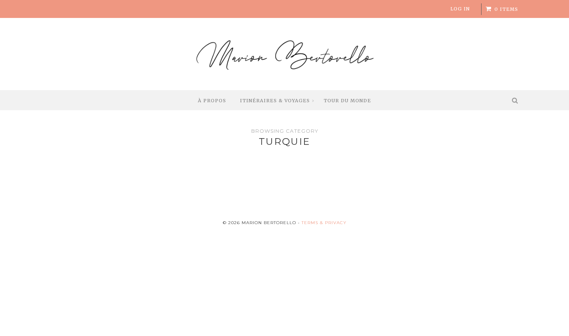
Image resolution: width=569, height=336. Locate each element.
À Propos (212, 101)
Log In (460, 9)
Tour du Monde (347, 101)
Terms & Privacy (324, 222)
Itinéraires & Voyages (275, 101)
